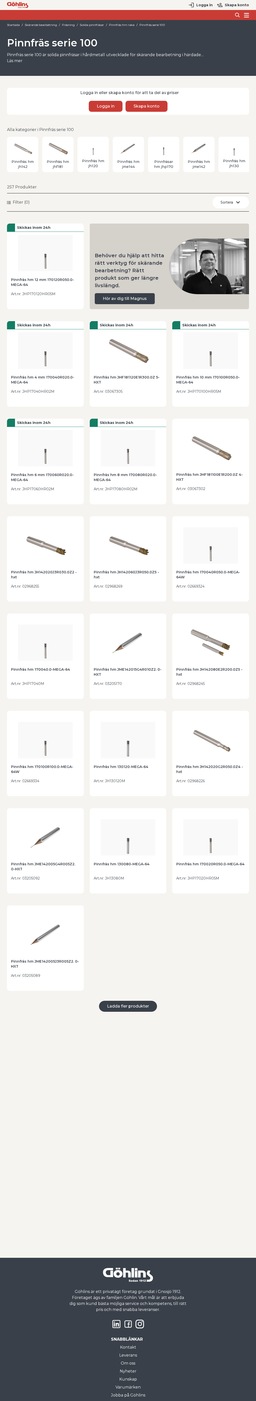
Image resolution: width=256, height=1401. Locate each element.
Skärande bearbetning (41, 25)
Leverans (128, 1355)
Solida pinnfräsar (92, 25)
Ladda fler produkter (128, 1006)
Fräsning (68, 25)
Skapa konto (237, 5)
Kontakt (128, 1347)
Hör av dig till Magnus (125, 298)
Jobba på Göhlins (128, 1395)
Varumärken (128, 1387)
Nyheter (128, 1371)
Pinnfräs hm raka (121, 25)
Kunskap (128, 1379)
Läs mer (14, 60)
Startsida (13, 25)
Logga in (204, 5)
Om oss (128, 1363)
